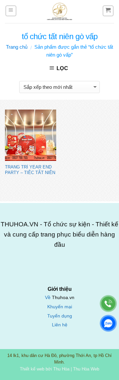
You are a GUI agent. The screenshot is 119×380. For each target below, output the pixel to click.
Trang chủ (16, 47)
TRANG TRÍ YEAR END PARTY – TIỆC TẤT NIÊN (30, 169)
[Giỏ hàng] (108, 11)
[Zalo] (108, 323)
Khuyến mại (59, 306)
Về (48, 297)
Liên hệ (59, 324)
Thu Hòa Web (86, 369)
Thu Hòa (61, 369)
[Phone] (108, 303)
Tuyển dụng (59, 316)
